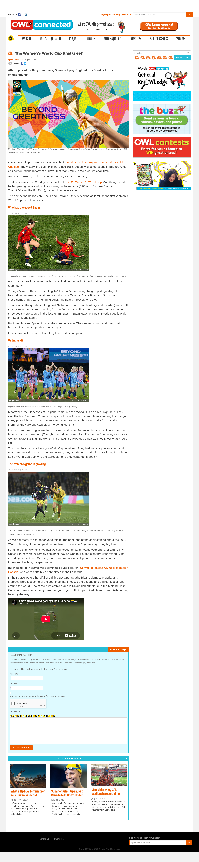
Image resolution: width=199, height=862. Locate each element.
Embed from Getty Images (17, 213)
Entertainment (113, 39)
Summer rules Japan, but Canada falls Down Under (47, 793)
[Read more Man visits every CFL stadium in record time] (89, 775)
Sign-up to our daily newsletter (116, 14)
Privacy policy (58, 838)
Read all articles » (182, 57)
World (26, 39)
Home (13, 38)
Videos (180, 39)
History (136, 39)
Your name (14, 674)
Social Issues (159, 39)
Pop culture (18, 60)
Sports (91, 39)
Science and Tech (50, 39)
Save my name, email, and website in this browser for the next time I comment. (38, 696)
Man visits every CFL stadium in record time (85, 792)
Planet (73, 39)
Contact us (44, 838)
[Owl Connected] (40, 21)
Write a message (118, 649)
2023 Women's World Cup (85, 182)
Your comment (15, 711)
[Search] (188, 53)
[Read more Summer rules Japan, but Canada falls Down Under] (48, 776)
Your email (13, 683)
